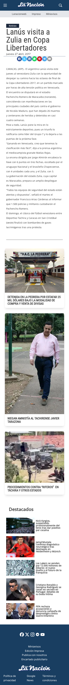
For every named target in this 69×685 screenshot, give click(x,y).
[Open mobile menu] (5, 5)
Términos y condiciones (49, 678)
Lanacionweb (19, 13)
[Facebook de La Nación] (22, 635)
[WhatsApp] (34, 58)
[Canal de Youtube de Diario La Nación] (43, 635)
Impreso (36, 13)
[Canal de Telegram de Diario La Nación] (37, 635)
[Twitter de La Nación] (27, 635)
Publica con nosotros (34, 655)
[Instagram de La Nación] (32, 635)
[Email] (49, 58)
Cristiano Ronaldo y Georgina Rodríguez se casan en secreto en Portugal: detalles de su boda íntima (48, 589)
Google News (31, 678)
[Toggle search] (60, 5)
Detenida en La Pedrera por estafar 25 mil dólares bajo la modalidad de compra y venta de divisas (34, 300)
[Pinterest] (39, 58)
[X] (24, 58)
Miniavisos (51, 13)
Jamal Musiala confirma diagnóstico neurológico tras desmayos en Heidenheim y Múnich (48, 546)
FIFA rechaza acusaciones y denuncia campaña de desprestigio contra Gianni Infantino (48, 611)
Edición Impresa (34, 650)
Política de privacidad (10, 678)
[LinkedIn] (29, 58)
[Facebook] (19, 58)
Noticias (12, 25)
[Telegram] (44, 58)
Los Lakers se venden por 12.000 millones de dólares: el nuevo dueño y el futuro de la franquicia (48, 568)
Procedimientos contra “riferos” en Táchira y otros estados (33, 488)
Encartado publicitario (34, 659)
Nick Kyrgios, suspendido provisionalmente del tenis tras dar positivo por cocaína (48, 525)
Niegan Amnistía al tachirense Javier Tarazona (33, 420)
